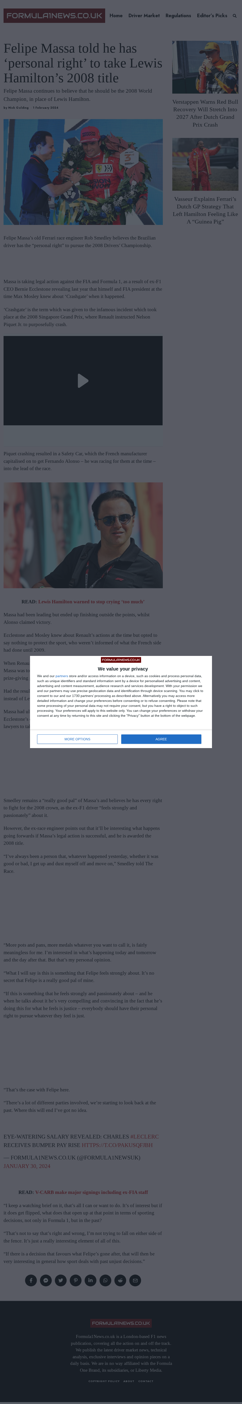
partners (62, 676)
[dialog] (121, 702)
